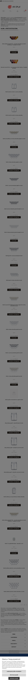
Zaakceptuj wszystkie (14, 678)
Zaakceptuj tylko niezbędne (14, 671)
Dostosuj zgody (14, 675)
